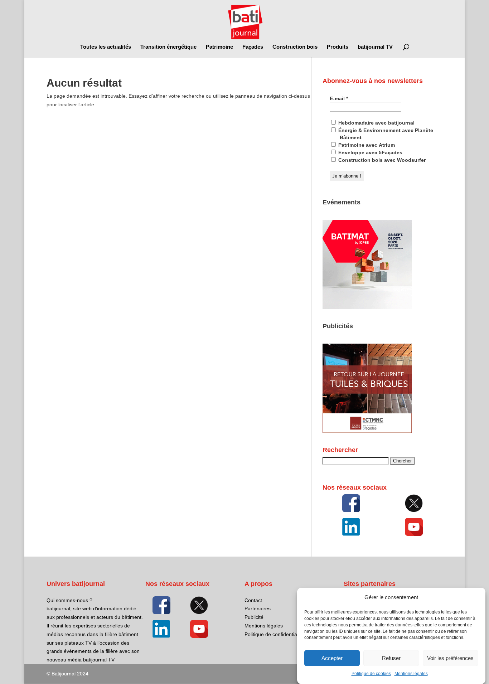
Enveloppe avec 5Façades (369, 152)
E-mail (339, 98)
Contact (253, 600)
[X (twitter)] (414, 503)
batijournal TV (375, 47)
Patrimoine (219, 47)
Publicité (254, 617)
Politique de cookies (371, 673)
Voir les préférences (450, 658)
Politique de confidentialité (274, 634)
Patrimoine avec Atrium (366, 145)
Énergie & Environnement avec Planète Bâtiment (385, 133)
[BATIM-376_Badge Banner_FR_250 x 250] (367, 307)
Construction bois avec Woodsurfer (381, 160)
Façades (252, 47)
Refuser (391, 658)
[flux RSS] (351, 503)
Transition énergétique (168, 47)
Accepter (332, 658)
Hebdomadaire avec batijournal (376, 123)
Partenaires (258, 608)
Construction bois (295, 47)
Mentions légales (411, 673)
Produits (337, 47)
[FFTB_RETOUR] (367, 431)
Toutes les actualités (105, 47)
